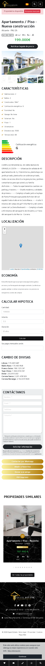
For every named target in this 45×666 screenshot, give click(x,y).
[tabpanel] (22, 534)
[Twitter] (18, 605)
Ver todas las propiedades (22, 575)
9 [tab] (31, 567)
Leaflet (12, 269)
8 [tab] (29, 567)
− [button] (4, 232)
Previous (4, 63)
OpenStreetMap (25, 269)
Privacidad (31, 632)
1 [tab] (13, 567)
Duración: (5, 327)
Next (40, 63)
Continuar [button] (22, 656)
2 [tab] (15, 567)
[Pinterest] (29, 605)
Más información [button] (14, 651)
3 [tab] (18, 567)
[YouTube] (22, 605)
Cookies (39, 632)
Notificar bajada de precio (22, 46)
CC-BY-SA (39, 269)
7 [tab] (26, 567)
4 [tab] (20, 567)
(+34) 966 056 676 (32, 610)
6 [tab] (24, 567)
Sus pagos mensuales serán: (13, 343)
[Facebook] (15, 605)
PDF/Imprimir (23, 477)
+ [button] (4, 229)
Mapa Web (22, 635)
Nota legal (22, 632)
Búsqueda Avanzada (32, 11)
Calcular (22, 338)
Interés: (5, 317)
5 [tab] (22, 567)
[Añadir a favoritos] (22, 536)
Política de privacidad (26, 438)
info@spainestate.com (24, 614)
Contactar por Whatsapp (22, 461)
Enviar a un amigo (22, 472)
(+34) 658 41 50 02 (16, 610)
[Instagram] (26, 605)
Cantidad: (5, 307)
